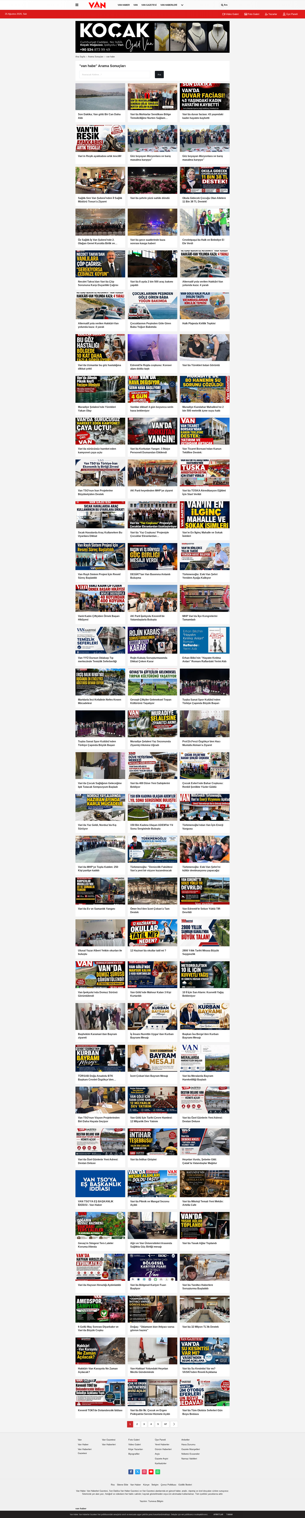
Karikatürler (160, 1463)
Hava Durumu (188, 1444)
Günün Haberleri (163, 1449)
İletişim (155, 1485)
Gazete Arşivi (161, 1458)
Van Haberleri (168, 5)
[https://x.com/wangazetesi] (137, 1471)
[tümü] (182, 5)
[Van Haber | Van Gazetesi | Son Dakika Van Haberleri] (97, 5)
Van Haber (124, 5)
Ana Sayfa (80, 56)
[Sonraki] (174, 1424)
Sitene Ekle (122, 1485)
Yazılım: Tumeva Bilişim (151, 1501)
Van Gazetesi (149, 5)
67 (165, 1424)
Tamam (229, 1514)
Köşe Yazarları (135, 1449)
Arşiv (157, 1454)
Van (135, 5)
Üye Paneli (292, 14)
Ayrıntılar (218, 1514)
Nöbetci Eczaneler (190, 1454)
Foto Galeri (253, 14)
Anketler (185, 1440)
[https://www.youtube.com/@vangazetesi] (151, 1471)
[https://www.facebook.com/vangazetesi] (130, 1471)
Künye (146, 1485)
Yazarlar (272, 14)
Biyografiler (134, 1454)
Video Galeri (232, 14)
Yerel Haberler (162, 1444)
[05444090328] (157, 1471)
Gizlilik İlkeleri (185, 1485)
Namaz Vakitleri (189, 1458)
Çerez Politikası (168, 1485)
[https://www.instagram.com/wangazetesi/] (144, 1471)
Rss (113, 1485)
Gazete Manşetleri (190, 1449)
